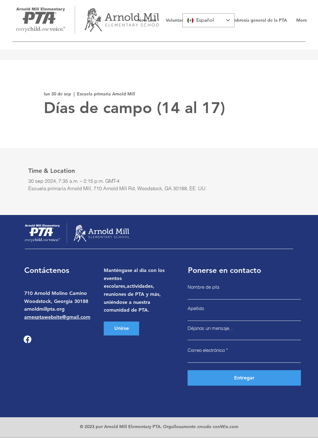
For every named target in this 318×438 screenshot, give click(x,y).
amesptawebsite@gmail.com (57, 317)
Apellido (196, 308)
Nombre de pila (203, 287)
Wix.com (229, 426)
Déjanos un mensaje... (210, 328)
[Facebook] (27, 339)
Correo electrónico (206, 350)
